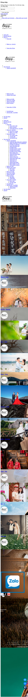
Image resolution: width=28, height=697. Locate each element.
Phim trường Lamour (14, 165)
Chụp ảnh (9, 38)
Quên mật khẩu (4, 13)
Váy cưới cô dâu (13, 135)
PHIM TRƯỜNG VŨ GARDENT (18, 143)
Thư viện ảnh (7, 66)
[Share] (2, 609)
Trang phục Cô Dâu (11, 107)
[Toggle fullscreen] (4, 609)
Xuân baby (12, 170)
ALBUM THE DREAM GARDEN (18, 142)
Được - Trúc (4, 374)
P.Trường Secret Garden (15, 151)
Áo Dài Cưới (13, 182)
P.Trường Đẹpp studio (15, 150)
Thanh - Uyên (5, 406)
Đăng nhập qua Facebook (8, 18)
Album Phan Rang (14, 162)
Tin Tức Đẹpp (7, 116)
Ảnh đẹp (3, 536)
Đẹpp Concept (10, 103)
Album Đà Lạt (13, 161)
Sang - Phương (5, 439)
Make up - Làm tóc (11, 44)
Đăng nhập (3, 15)
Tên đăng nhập (4, 6)
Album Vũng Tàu (14, 156)
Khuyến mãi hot (7, 36)
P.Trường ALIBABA (15, 144)
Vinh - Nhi (4, 471)
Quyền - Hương (5, 309)
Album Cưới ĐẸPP (11, 68)
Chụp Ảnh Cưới (13, 126)
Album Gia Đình (14, 186)
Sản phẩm (12, 177)
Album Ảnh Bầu (10, 101)
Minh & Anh (5, 277)
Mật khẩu (3, 9)
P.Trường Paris (13, 147)
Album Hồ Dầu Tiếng (15, 154)
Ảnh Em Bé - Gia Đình (12, 112)
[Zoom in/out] (5, 609)
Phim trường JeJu (14, 152)
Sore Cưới (12, 181)
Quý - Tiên (4, 342)
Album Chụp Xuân (11, 95)
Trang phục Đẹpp (11, 48)
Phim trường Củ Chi (14, 163)
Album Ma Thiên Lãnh (15, 158)
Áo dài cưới (12, 136)
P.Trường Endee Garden (15, 148)
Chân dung (12, 178)
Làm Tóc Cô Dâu (11, 100)
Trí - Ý (3, 504)
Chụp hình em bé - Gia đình (16, 128)
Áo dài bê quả (10, 111)
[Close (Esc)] (1, 609)
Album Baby (13, 187)
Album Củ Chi (13, 155)
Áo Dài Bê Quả (13, 138)
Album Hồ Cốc (13, 159)
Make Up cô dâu (13, 132)
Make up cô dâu (10, 99)
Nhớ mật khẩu (5, 12)
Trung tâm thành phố (14, 146)
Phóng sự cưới (10, 93)
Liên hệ (5, 118)
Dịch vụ (5, 37)
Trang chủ (6, 34)
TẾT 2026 (12, 169)
